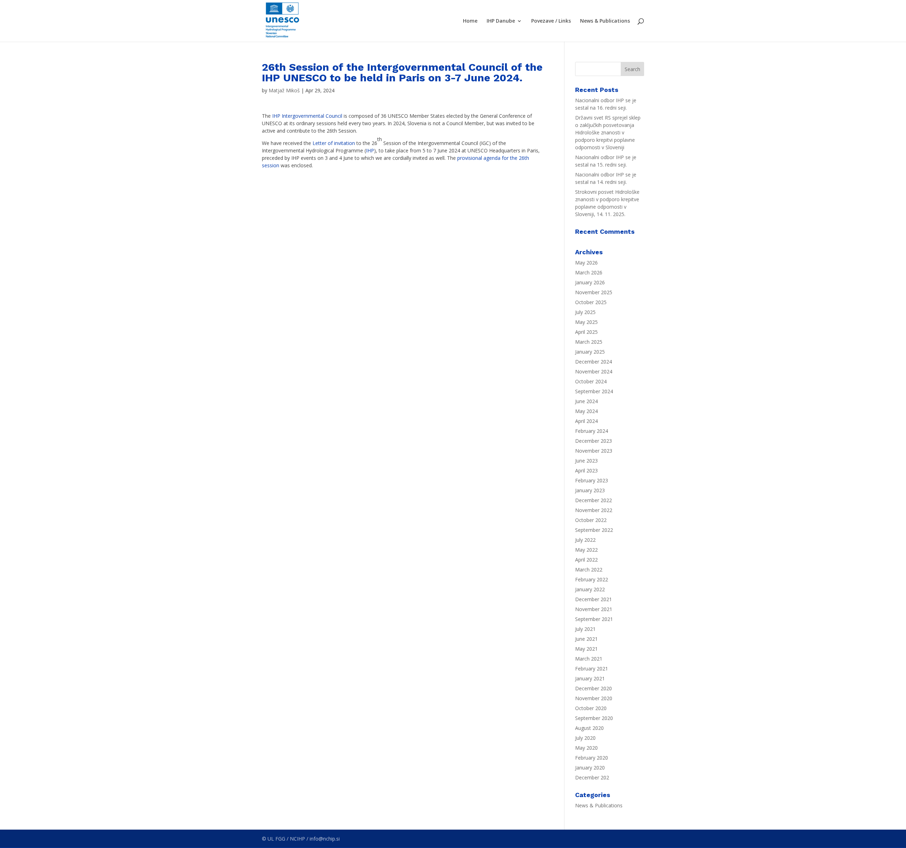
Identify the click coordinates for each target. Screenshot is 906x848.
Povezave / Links (551, 21)
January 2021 (590, 678)
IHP (370, 150)
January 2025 (590, 351)
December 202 (592, 777)
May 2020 (586, 747)
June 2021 (586, 638)
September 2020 (594, 718)
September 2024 (594, 391)
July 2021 (585, 629)
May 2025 (586, 322)
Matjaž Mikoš (284, 90)
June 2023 (586, 460)
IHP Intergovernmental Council (306, 115)
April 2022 (586, 559)
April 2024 (586, 421)
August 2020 (589, 728)
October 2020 (591, 708)
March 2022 (588, 569)
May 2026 (586, 262)
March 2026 (588, 272)
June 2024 (586, 401)
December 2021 (593, 599)
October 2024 (591, 381)
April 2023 (586, 470)
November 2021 (593, 609)
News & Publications (605, 21)
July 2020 (585, 737)
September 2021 (594, 619)
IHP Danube (501, 21)
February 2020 (591, 757)
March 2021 (588, 658)
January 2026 (590, 282)
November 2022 (593, 510)
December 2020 (593, 688)
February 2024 (591, 431)
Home (470, 21)
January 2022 (590, 589)
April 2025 (586, 332)
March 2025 (588, 341)
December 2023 (593, 440)
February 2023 (591, 480)
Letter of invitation (333, 143)
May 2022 (586, 549)
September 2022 (594, 530)
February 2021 (591, 668)
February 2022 (591, 579)
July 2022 (585, 539)
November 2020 (593, 698)
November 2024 (593, 371)
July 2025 (585, 312)
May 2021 (586, 648)
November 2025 (593, 292)
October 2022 (591, 520)
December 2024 (593, 361)
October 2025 (591, 302)
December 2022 (593, 500)
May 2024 (586, 411)
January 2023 (590, 490)
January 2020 (590, 767)
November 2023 (593, 450)
